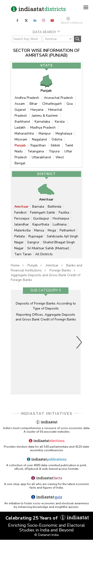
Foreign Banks (60, 270)
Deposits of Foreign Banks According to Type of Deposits (46, 305)
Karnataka (42, 121)
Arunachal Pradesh (58, 97)
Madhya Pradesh (43, 127)
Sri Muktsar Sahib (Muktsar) (48, 248)
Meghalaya (64, 133)
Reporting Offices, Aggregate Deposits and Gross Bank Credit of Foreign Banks (46, 317)
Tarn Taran (22, 254)
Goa (70, 103)
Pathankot (67, 230)
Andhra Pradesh (27, 97)
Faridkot (20, 212)
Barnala (38, 206)
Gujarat (20, 109)
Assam (20, 103)
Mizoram (21, 139)
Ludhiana (60, 224)
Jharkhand (22, 121)
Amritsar (21, 206)
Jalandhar (21, 224)
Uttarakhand (41, 157)
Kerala (60, 121)
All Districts (44, 254)
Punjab (20, 145)
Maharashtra (24, 133)
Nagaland (39, 139)
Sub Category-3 (45, 290)
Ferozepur (22, 218)
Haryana (37, 109)
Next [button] (79, 342)
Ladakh (20, 127)
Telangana (35, 151)
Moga (52, 230)
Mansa (39, 230)
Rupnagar (35, 236)
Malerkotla (22, 230)
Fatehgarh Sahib (42, 212)
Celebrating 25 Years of (32, 518)
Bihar (33, 103)
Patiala (19, 236)
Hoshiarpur (61, 218)
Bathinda (54, 206)
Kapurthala (40, 224)
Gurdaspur (41, 218)
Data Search (44, 32)
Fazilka (64, 212)
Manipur (45, 133)
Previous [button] (14, 342)
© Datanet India (46, 535)
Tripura (54, 151)
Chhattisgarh (52, 103)
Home (15, 265)
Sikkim (55, 145)
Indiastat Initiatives (46, 413)
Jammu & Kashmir (45, 115)
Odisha (57, 139)
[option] (46, 342)
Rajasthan (38, 145)
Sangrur (33, 242)
